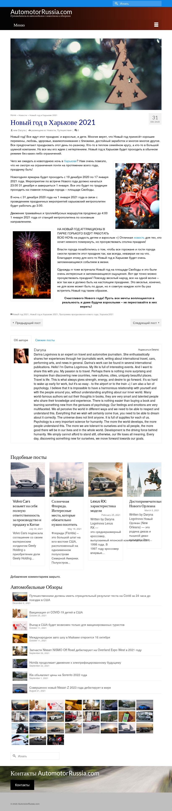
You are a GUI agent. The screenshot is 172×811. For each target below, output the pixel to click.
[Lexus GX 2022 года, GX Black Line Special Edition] (19, 728)
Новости (51, 130)
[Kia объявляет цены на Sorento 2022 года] (126, 705)
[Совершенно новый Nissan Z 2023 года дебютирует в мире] (144, 705)
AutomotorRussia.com (41, 11)
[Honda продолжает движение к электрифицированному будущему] (108, 705)
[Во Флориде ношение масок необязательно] (108, 716)
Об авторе (21, 340)
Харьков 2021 (106, 314)
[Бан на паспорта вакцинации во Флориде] (126, 716)
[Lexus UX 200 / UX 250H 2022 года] (73, 728)
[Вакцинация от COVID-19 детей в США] (37, 705)
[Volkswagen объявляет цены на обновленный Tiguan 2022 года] (37, 728)
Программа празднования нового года (78, 314)
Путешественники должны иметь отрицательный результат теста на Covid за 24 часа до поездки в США (89, 597)
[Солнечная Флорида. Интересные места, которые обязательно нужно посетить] (28, 479)
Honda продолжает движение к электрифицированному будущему (75, 662)
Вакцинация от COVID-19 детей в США (56, 612)
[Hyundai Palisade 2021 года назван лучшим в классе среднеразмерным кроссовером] (144, 728)
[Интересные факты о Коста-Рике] (144, 479)
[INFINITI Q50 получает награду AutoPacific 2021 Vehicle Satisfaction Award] (55, 728)
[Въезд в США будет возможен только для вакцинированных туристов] (55, 705)
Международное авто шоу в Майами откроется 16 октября (69, 637)
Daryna (22, 130)
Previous (14, 516)
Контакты (22, 784)
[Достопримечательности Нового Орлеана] (105, 479)
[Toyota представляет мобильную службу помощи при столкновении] (91, 716)
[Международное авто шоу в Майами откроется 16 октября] (73, 705)
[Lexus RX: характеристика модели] (67, 479)
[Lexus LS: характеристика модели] (37, 716)
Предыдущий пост (27, 323)
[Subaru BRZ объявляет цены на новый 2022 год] (37, 739)
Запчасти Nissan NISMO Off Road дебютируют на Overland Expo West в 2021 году (85, 650)
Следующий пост (145, 323)
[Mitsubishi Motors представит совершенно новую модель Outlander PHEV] (19, 739)
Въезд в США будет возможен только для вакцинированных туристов (76, 624)
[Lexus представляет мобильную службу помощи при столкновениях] (19, 716)
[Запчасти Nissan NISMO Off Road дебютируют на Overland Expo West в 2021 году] (91, 705)
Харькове (70, 161)
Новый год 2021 (21, 314)
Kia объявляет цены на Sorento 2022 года (58, 675)
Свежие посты (45, 340)
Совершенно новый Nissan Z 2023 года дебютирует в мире (70, 687)
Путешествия (64, 130)
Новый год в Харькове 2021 (44, 314)
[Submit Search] (116, 3)
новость (139, 237)
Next (158, 516)
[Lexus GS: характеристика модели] (55, 716)
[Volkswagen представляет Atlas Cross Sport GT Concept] (108, 728)
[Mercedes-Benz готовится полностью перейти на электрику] (55, 739)
